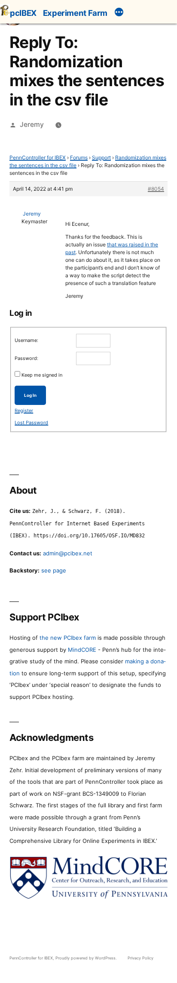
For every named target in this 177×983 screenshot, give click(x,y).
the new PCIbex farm (68, 637)
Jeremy (32, 124)
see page (53, 570)
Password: (26, 358)
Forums (79, 157)
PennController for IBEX (37, 157)
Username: (26, 340)
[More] (119, 13)
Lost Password (31, 423)
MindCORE (82, 649)
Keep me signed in (41, 375)
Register (24, 411)
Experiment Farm (75, 13)
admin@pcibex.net (67, 553)
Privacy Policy (140, 958)
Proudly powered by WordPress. (86, 958)
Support (101, 157)
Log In (30, 395)
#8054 (156, 189)
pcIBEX (23, 13)
